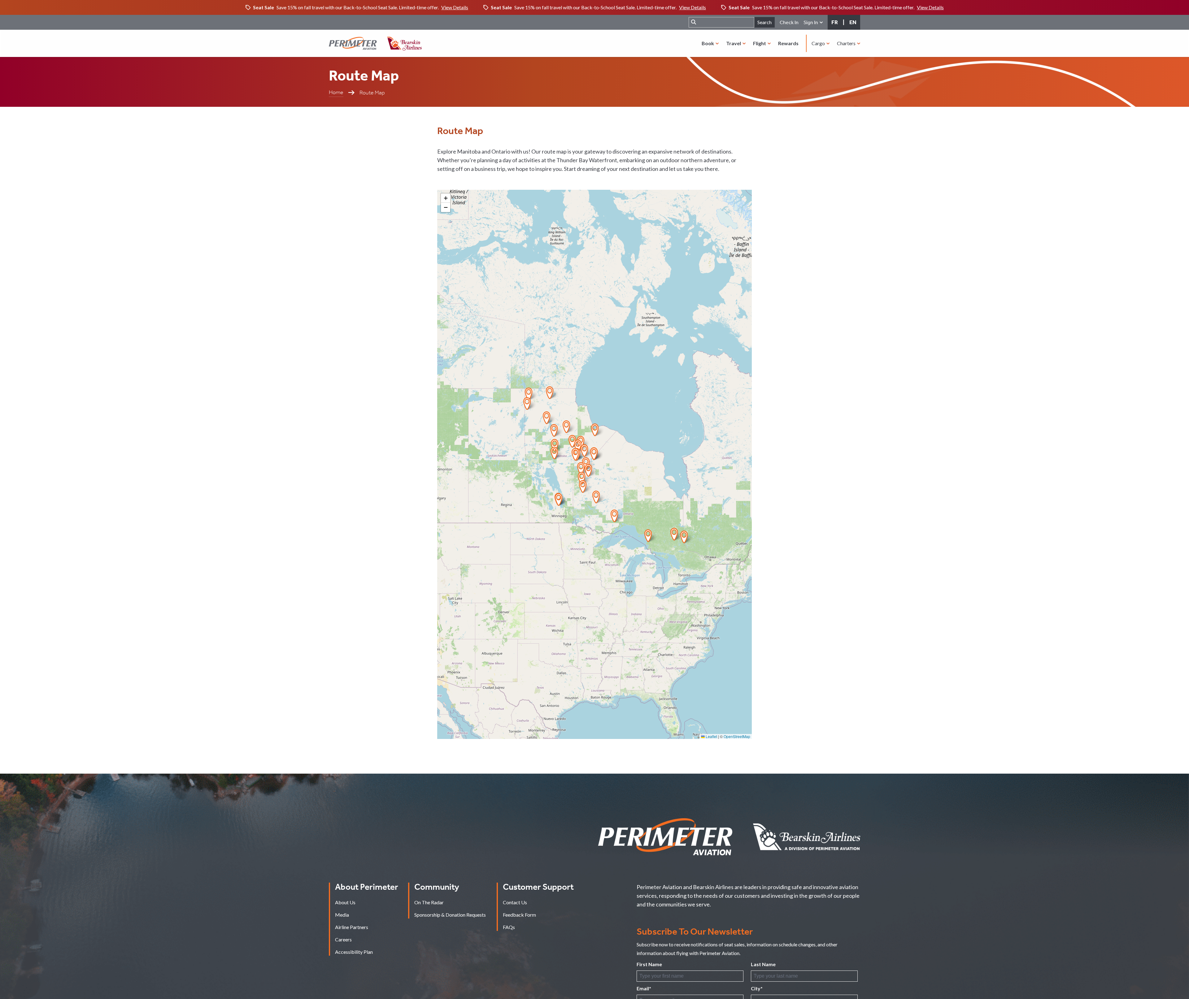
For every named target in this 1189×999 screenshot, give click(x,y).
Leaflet (711, 736)
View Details (454, 7)
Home (336, 92)
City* (757, 988)
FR (834, 22)
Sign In (811, 22)
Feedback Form (519, 915)
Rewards (788, 43)
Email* (644, 988)
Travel (734, 43)
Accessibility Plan (354, 952)
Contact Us (515, 902)
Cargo (819, 43)
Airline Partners (351, 927)
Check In (789, 22)
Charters (846, 43)
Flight (760, 43)
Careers (343, 939)
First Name (649, 964)
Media (342, 915)
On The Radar (429, 902)
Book (708, 43)
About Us (345, 902)
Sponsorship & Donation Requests (450, 915)
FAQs (509, 927)
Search (764, 22)
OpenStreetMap (737, 736)
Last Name (763, 964)
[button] (527, 403)
